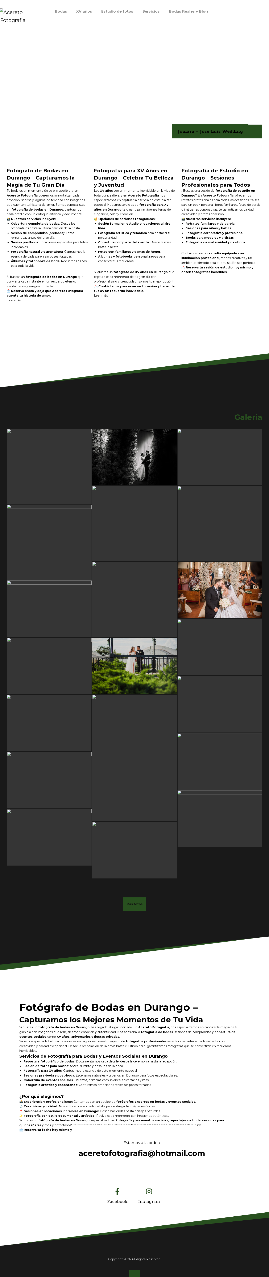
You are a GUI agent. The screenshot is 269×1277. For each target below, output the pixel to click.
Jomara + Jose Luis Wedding (210, 131)
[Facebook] (118, 1191)
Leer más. (101, 295)
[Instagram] (150, 1191)
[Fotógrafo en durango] (20, 16)
